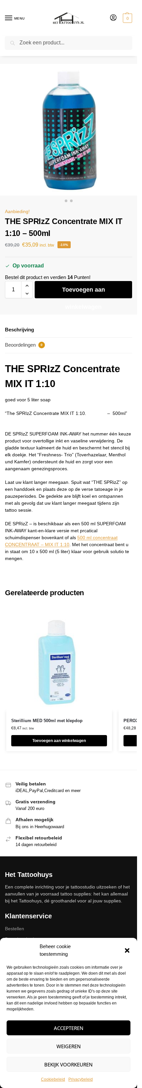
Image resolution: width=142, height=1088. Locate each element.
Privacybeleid (80, 1079)
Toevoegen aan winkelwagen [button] (59, 740)
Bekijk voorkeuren (68, 1064)
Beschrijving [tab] (19, 329)
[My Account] (113, 18)
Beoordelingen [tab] (24, 345)
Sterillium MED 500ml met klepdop (47, 720)
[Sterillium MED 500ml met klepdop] (59, 658)
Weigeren (68, 1046)
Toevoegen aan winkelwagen (83, 292)
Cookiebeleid (53, 1079)
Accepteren (69, 1028)
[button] (127, 950)
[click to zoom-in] (68, 130)
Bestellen (14, 928)
